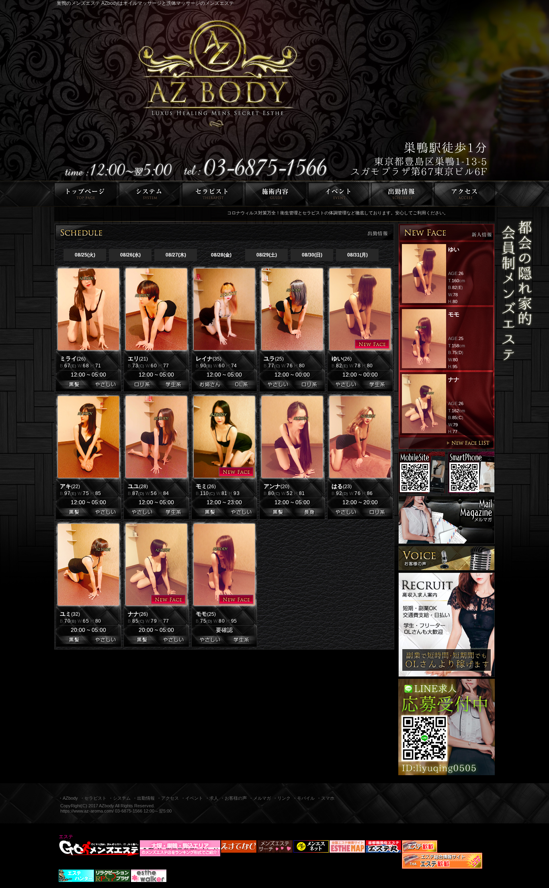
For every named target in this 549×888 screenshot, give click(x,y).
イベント (338, 193)
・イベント (192, 798)
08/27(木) (176, 255)
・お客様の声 (233, 798)
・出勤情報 (144, 798)
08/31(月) (357, 255)
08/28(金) (221, 255)
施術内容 (275, 193)
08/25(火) (85, 255)
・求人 (211, 798)
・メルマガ (260, 798)
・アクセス (168, 798)
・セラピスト (93, 798)
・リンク (282, 798)
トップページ (84, 193)
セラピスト (212, 193)
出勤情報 (401, 193)
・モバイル (304, 798)
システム (149, 193)
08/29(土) (266, 255)
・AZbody (68, 798)
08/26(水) (130, 255)
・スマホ (325, 798)
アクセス (466, 193)
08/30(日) (312, 255)
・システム (120, 798)
